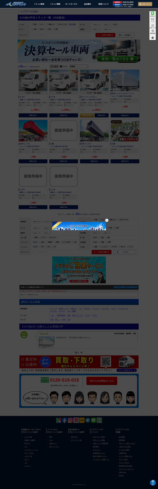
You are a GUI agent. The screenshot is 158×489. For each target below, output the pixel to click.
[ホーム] (16, 4)
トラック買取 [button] (55, 4)
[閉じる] (152, 38)
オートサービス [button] (71, 4)
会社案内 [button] (87, 4)
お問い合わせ (146, 4)
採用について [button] (103, 4)
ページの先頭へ (152, 484)
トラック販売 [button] (39, 4)
